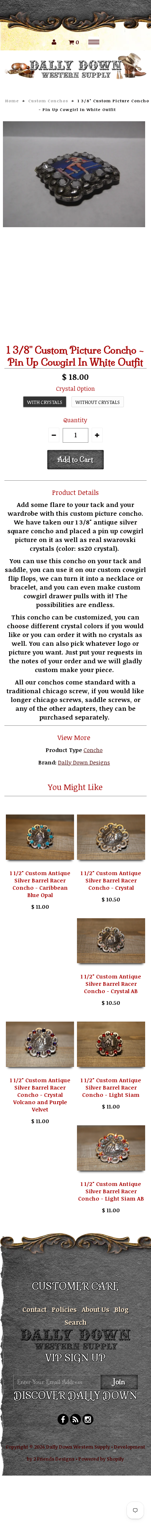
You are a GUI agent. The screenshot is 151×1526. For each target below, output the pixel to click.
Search (75, 1322)
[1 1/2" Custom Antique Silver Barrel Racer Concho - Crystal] (111, 865)
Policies (64, 1309)
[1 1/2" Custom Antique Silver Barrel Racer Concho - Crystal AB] (111, 968)
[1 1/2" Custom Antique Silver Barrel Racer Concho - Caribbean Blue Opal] (40, 865)
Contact (34, 1309)
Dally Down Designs (84, 762)
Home (12, 100)
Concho (93, 750)
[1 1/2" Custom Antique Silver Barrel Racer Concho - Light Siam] (111, 1072)
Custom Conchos (48, 100)
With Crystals (44, 402)
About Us (95, 1309)
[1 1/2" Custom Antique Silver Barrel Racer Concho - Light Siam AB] (111, 1175)
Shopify (115, 1459)
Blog (121, 1309)
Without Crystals (98, 402)
